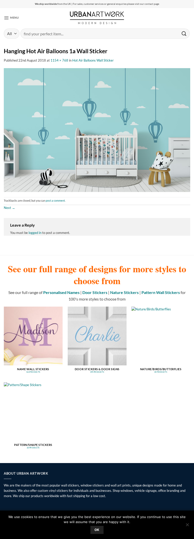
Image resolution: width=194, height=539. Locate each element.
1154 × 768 (59, 60)
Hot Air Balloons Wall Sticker (93, 60)
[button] (11, 17)
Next (9, 208)
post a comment (55, 200)
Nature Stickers (124, 292)
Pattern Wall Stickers (160, 292)
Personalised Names (61, 292)
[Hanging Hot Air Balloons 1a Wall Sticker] (97, 130)
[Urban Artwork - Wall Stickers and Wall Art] (97, 17)
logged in (35, 233)
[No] (187, 526)
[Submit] (184, 33)
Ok (97, 530)
